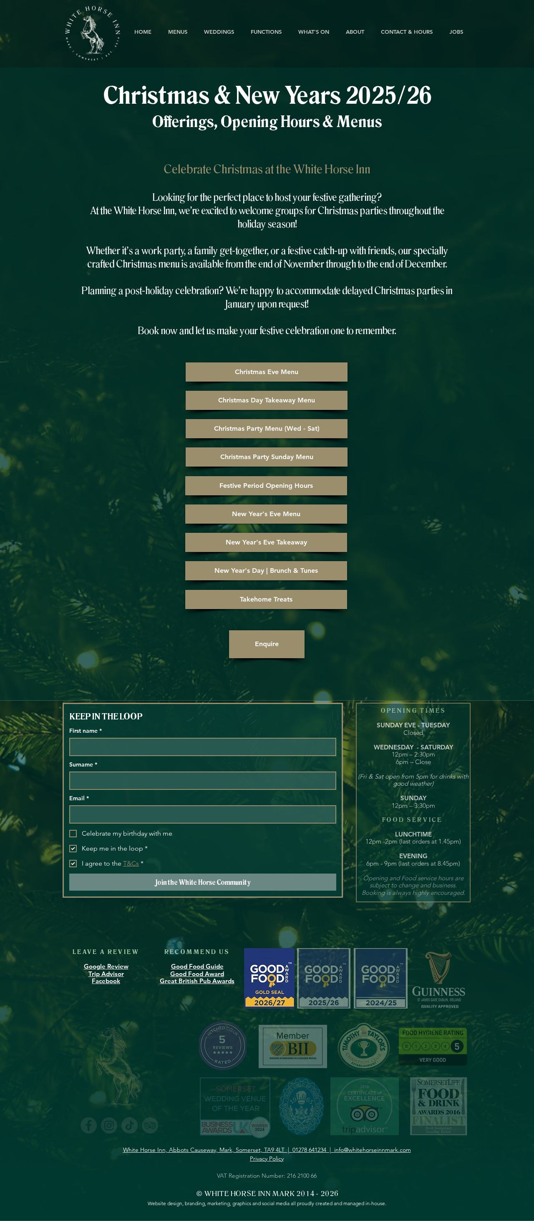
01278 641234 (309, 1150)
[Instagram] (109, 1125)
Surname (83, 764)
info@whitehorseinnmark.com (372, 1150)
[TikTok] (129, 1125)
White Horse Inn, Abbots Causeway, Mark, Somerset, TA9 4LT (204, 1150)
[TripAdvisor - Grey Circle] (150, 1125)
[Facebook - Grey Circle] (89, 1125)
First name (85, 730)
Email (79, 798)
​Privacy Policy (267, 1158)
